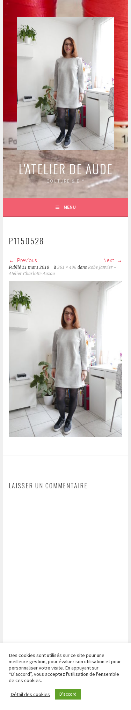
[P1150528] (65, 434)
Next (109, 260)
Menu (70, 207)
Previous (26, 260)
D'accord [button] (68, 694)
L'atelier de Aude (66, 168)
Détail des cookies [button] (30, 694)
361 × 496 (67, 267)
